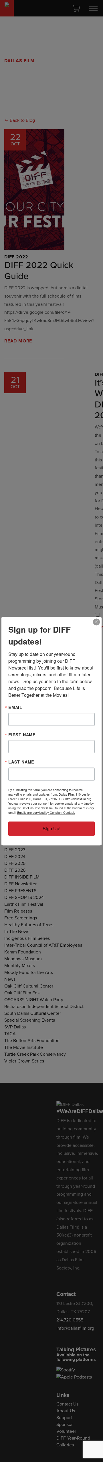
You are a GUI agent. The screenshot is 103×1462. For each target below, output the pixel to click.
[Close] (96, 621)
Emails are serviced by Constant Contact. (46, 812)
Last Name (21, 762)
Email (15, 707)
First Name (22, 735)
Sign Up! (51, 828)
